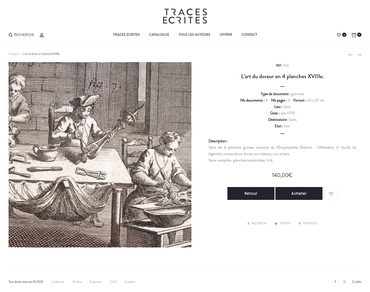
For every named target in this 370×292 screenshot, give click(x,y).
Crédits (356, 281)
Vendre (77, 281)
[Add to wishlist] (331, 193)
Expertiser (96, 281)
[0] (339, 34)
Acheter (299, 193)
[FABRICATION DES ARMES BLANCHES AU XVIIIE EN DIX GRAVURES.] (351, 54)
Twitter (285, 223)
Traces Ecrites (126, 34)
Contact (249, 34)
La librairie (58, 281)
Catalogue (159, 34)
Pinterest (310, 223)
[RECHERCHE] (11, 34)
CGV (113, 281)
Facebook (259, 223)
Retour (251, 193)
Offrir (226, 34)
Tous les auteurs (194, 34)
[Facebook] (335, 281)
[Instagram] (344, 281)
